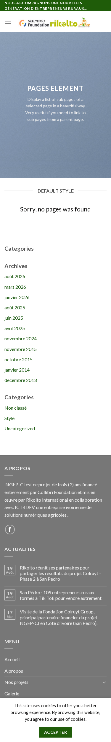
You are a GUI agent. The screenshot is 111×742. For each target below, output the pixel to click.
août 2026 (14, 276)
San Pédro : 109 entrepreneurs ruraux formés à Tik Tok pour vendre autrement (61, 595)
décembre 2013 (20, 380)
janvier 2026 (17, 297)
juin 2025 (13, 318)
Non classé (15, 408)
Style (9, 418)
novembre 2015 (20, 349)
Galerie (11, 693)
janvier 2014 (17, 369)
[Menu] (8, 21)
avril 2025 (14, 328)
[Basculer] (104, 682)
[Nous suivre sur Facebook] (10, 529)
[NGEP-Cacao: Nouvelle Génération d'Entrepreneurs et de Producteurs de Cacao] (55, 21)
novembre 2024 (20, 338)
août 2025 (14, 307)
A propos (13, 671)
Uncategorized (19, 428)
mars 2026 (15, 287)
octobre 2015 (18, 359)
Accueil (12, 659)
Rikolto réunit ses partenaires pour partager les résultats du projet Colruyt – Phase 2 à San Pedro (61, 573)
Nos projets (16, 682)
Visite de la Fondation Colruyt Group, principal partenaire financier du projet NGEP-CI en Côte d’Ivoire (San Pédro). (58, 617)
